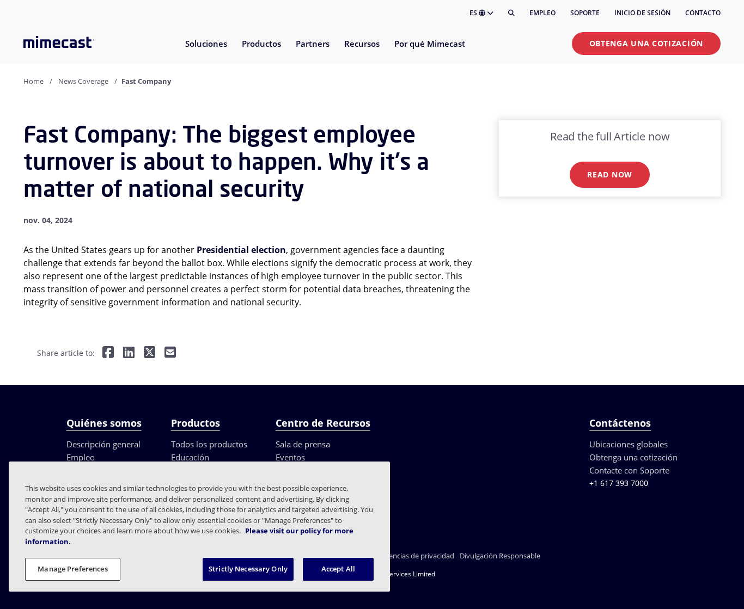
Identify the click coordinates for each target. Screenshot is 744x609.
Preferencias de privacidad (411, 556)
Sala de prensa (303, 444)
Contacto (703, 12)
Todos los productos (209, 444)
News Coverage (83, 81)
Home (33, 81)
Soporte (585, 12)
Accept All (338, 569)
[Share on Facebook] (108, 353)
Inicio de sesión (642, 12)
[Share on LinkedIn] (129, 353)
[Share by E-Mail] (170, 353)
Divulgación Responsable (500, 556)
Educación (190, 457)
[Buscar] (511, 13)
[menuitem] (206, 50)
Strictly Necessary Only (248, 569)
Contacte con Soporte (629, 470)
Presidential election (241, 250)
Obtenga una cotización (646, 43)
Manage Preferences (72, 569)
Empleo (542, 12)
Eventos (290, 457)
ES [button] (474, 12)
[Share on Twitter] (149, 353)
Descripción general (103, 444)
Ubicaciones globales (628, 444)
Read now (609, 174)
